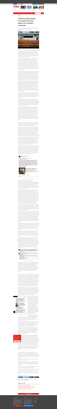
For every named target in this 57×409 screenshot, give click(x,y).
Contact (35, 400)
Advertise (35, 402)
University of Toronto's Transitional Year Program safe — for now (26, 386)
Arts (16, 13)
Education (25, 13)
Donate (28, 405)
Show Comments (28, 393)
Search (42, 13)
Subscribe (18, 405)
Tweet (25, 32)
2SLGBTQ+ (31, 13)
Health (18, 13)
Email (31, 32)
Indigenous (28, 13)
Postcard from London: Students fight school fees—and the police (26, 387)
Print (36, 32)
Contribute (35, 401)
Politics (15, 13)
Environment (21, 13)
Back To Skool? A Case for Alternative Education (24, 385)
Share (20, 32)
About (34, 399)
